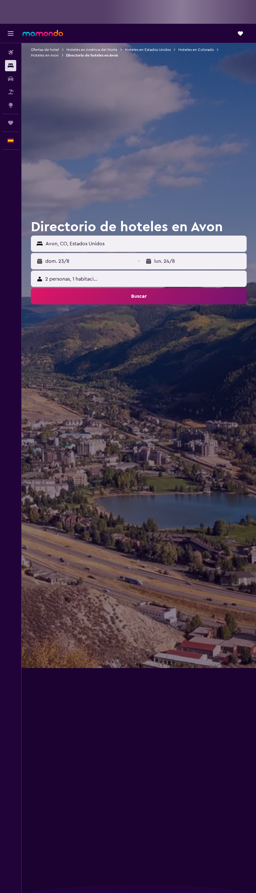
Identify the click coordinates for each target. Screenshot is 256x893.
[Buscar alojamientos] (10, 65)
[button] (10, 33)
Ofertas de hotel (45, 50)
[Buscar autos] (10, 78)
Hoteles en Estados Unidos (148, 50)
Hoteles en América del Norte (91, 50)
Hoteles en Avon (45, 55)
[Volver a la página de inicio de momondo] (42, 33)
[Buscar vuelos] (10, 52)
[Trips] (10, 123)
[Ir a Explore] (10, 105)
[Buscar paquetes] (10, 92)
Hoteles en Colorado (196, 50)
